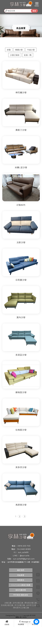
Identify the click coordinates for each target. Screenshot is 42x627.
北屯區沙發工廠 (7, 605)
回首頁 (7, 624)
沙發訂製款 (14, 55)
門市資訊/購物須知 (20, 595)
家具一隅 (27, 55)
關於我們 (20, 570)
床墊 (9, 50)
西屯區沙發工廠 (30, 603)
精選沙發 (19, 50)
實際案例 (20, 580)
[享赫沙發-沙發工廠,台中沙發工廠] (21, 4)
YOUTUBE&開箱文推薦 (20, 585)
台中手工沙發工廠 (33, 605)
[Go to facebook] (36, 622)
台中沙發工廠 (18, 603)
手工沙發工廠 (19, 605)
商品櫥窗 (20, 575)
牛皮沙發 (31, 50)
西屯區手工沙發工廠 (21, 608)
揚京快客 (19, 615)
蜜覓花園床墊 (21, 590)
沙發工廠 (7, 603)
